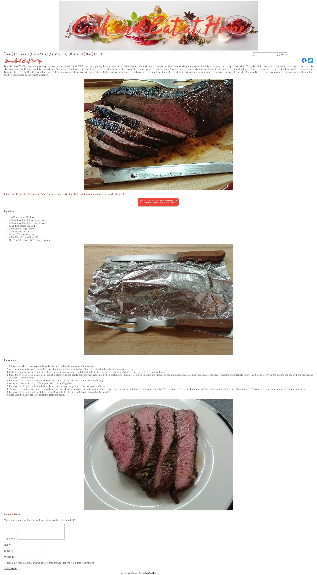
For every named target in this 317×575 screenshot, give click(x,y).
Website (8, 556)
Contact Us (75, 54)
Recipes (20, 54)
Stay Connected (58, 54)
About (88, 54)
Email (8, 550)
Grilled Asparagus (115, 72)
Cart (98, 54)
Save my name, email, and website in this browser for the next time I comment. (50, 562)
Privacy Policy (38, 54)
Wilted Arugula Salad (193, 72)
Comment (10, 538)
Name (8, 544)
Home (9, 54)
